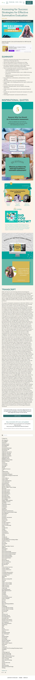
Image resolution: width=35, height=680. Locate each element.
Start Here (7, 3)
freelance (4, 521)
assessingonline (5, 445)
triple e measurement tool (8, 656)
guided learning (6, 540)
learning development (7, 573)
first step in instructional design (9, 512)
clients (3, 467)
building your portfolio (7, 459)
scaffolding (4, 606)
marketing (4, 576)
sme (3, 627)
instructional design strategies (9, 554)
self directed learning (7, 620)
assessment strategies (7, 448)
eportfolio (4, 503)
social (3, 628)
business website (5, 461)
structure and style (6, 640)
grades (3, 534)
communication (5, 472)
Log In (23, 3)
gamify (3, 529)
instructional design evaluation (9, 552)
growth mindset (5, 538)
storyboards (4, 637)
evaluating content (6, 504)
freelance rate (5, 523)
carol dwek (4, 463)
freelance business (6, 522)
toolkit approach (6, 652)
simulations (4, 624)
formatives (4, 518)
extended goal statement (7, 510)
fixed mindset (5, 513)
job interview (5, 564)
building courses (6, 458)
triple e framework (6, 654)
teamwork (4, 646)
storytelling (4, 639)
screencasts (4, 611)
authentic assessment (7, 451)
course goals (5, 479)
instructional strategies (7, 556)
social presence (5, 629)
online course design (7, 582)
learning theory (5, 574)
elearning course (6, 491)
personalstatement (6, 589)
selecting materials (6, 616)
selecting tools (5, 618)
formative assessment (7, 517)
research (4, 602)
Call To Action (17, 415)
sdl (2, 612)
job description (5, 563)
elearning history (6, 492)
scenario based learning (7, 607)
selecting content (6, 615)
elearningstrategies (6, 497)
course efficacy (5, 478)
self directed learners (7, 619)
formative (4, 516)
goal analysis (5, 531)
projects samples (6, 598)
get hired (4, 530)
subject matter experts (7, 643)
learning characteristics (7, 572)
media (3, 577)
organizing (4, 588)
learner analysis (5, 568)
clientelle (4, 466)
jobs (3, 565)
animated (4, 442)
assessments (4, 450)
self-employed (5, 622)
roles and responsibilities (8, 603)
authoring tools (5, 457)
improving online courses (8, 546)
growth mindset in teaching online (10, 539)
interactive (4, 559)
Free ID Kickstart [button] (29, 3)
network (4, 580)
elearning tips (5, 495)
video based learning (7, 657)
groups (3, 535)
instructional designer (7, 555)
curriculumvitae (5, 482)
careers (3, 462)
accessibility (5, 441)
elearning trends (6, 496)
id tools (3, 544)
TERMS (20, 677)
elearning (4, 488)
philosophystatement (6, 590)
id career (4, 542)
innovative (4, 550)
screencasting (5, 610)
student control (5, 641)
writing (3, 667)
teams (3, 645)
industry (4, 547)
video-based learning (7, 660)
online (3, 581)
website (3, 663)
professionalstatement (7, 597)
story (3, 635)
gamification (5, 527)
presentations (5, 595)
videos (3, 661)
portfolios (4, 594)
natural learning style (7, 578)
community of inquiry (7, 474)
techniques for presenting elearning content (12, 648)
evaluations (4, 506)
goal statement (5, 533)
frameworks (5, 520)
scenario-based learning (7, 609)
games (3, 526)
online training (5, 586)
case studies (4, 465)
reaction (4, 599)
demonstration (5, 483)
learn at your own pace (7, 567)
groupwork (4, 537)
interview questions (6, 561)
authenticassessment (6, 455)
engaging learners (6, 501)
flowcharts (4, 514)
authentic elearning (6, 453)
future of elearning (6, 525)
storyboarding (5, 636)
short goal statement (6, 623)
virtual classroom (6, 662)
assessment (4, 446)
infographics (5, 548)
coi (2, 470)
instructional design (6, 551)
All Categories (5, 440)
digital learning (5, 484)
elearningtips (5, 499)
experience (4, 509)
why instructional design (7, 666)
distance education (6, 486)
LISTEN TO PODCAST (12, 677)
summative (4, 644)
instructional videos (6, 557)
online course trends (7, 584)
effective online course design (9, 487)
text (3, 650)
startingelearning (6, 632)
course (3, 476)
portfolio (4, 593)
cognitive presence (6, 468)
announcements (5, 444)
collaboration (5, 471)
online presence (5, 585)
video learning (5, 658)
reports (3, 601)
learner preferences (6, 569)
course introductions (6, 480)
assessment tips (5, 449)
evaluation (4, 505)
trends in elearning (6, 653)
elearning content (6, 489)
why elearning (5, 665)
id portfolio (4, 543)
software (4, 631)
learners (4, 571)
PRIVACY (25, 677)
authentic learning (6, 454)
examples (4, 508)
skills (3, 626)
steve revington (5, 633)
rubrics (3, 605)
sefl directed (5, 614)
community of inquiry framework (10, 475)
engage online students (7, 500)
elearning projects (6, 493)
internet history (5, 560)
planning (4, 591)
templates (4, 649)
